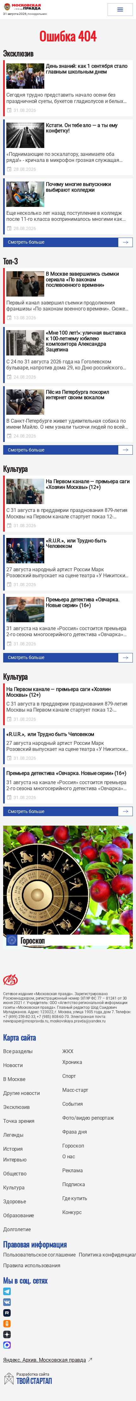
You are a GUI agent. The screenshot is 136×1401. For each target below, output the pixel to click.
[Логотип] (10, 979)
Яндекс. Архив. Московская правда (44, 1360)
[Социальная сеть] (7, 1291)
